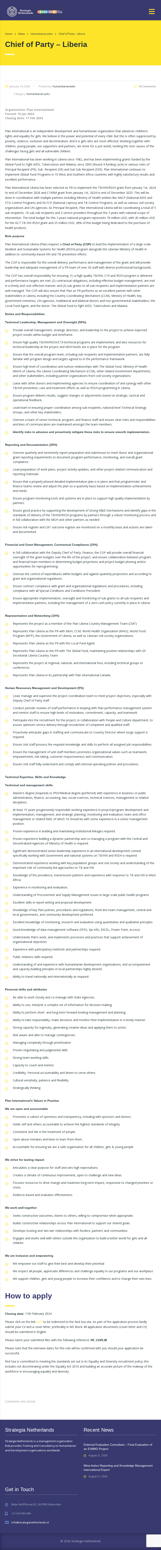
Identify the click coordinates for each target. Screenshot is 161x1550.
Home (8, 34)
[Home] (35, 11)
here (39, 1322)
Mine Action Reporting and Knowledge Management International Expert (118, 1467)
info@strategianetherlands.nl (30, 1522)
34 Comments (147, 86)
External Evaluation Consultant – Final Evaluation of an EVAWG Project (118, 1446)
